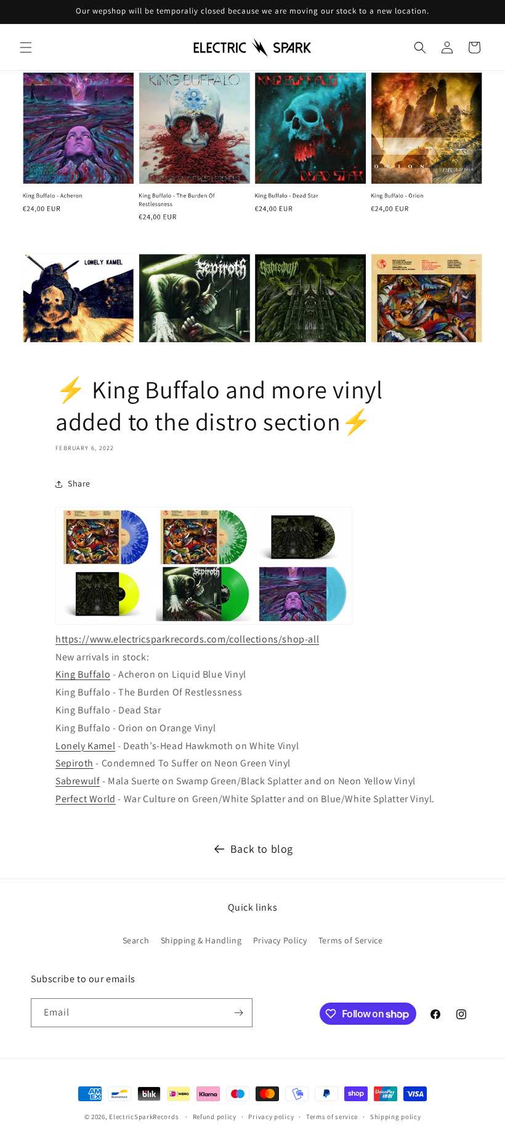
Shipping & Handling (201, 940)
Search (136, 940)
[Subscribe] (238, 1012)
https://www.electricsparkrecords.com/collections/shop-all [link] (187, 639)
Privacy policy (271, 1116)
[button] (25, 47)
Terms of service (332, 1116)
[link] (82, 674)
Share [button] (79, 483)
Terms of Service (350, 940)
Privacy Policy (280, 940)
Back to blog (261, 849)
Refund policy (214, 1116)
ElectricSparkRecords (144, 1116)
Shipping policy (395, 1116)
